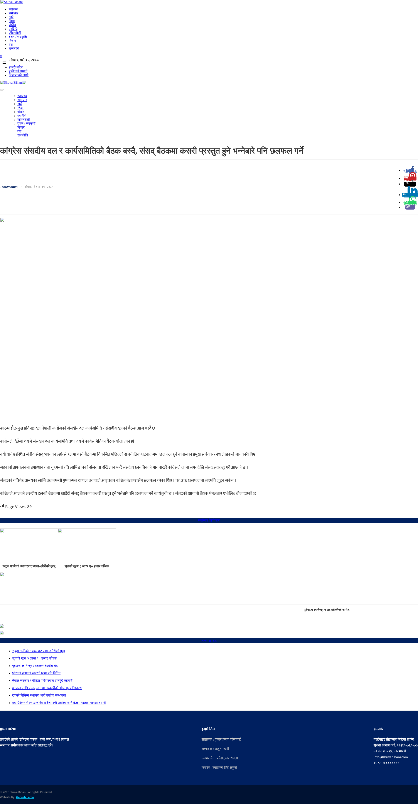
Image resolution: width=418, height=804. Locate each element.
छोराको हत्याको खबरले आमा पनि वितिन (36, 673)
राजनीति (14, 48)
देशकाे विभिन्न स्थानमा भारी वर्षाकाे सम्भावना (39, 695)
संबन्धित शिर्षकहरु (209, 520)
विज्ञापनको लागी (19, 75)
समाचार (13, 13)
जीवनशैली (15, 33)
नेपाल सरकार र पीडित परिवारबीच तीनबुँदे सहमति (42, 680)
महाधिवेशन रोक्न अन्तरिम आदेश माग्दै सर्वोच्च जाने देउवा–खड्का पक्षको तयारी (59, 703)
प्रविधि (13, 29)
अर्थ (11, 17)
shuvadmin (10, 187)
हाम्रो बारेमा (16, 67)
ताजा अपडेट (209, 641)
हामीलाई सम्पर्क (18, 71)
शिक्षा (12, 21)
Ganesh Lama (25, 797)
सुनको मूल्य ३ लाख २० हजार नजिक (87, 566)
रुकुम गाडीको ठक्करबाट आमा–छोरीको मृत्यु (29, 566)
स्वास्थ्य (13, 9)
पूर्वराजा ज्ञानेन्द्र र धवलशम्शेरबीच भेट (35, 666)
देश (11, 44)
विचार (12, 40)
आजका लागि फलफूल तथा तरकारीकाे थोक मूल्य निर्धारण (47, 688)
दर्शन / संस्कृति (18, 37)
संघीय (12, 25)
